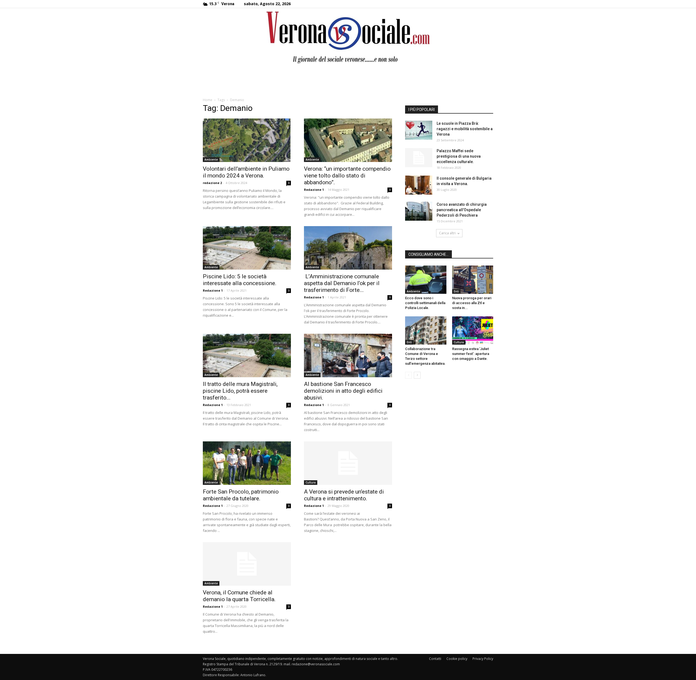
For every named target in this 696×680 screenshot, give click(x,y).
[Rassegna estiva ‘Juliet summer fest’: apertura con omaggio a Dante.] (472, 330)
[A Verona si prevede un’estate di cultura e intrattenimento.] (348, 463)
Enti (456, 291)
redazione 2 (212, 183)
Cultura (311, 482)
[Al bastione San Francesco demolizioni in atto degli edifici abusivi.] (348, 355)
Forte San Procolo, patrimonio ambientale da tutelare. (241, 495)
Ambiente (211, 159)
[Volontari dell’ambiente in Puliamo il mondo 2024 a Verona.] (247, 140)
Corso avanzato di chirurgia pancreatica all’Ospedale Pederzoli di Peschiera (462, 209)
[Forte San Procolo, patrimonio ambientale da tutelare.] (247, 463)
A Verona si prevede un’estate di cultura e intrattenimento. (344, 495)
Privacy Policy (483, 658)
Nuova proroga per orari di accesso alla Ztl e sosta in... (471, 303)
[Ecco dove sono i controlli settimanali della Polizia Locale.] (425, 280)
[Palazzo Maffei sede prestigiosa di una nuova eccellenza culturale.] (418, 157)
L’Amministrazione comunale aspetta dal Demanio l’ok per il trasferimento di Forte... (342, 283)
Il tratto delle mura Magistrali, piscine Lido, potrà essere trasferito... (240, 391)
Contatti (435, 658)
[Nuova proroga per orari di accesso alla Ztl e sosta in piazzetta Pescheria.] (472, 280)
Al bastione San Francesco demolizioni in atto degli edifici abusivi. (343, 391)
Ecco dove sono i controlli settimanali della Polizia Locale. (425, 303)
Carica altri (447, 233)
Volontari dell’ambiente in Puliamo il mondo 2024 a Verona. (246, 172)
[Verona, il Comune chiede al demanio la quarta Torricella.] (247, 564)
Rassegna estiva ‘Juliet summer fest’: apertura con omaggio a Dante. (470, 354)
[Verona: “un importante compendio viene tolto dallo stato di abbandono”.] (348, 140)
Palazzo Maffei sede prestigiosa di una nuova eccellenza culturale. (459, 156)
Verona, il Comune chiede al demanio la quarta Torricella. (239, 596)
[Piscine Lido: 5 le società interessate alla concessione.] (247, 248)
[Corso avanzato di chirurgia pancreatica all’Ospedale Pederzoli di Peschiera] (418, 211)
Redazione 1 (314, 190)
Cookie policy (456, 658)
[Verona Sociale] (348, 36)
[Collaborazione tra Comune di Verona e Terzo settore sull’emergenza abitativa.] (425, 330)
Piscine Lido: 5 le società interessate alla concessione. (239, 279)
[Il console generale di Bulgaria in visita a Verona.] (418, 185)
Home (207, 100)
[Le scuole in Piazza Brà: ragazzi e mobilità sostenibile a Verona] (418, 130)
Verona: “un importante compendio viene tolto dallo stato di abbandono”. (347, 176)
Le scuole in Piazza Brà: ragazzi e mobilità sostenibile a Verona (465, 128)
